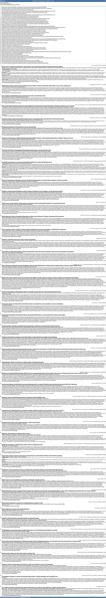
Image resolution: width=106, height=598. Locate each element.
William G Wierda (80, 292)
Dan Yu (19, 456)
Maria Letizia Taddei (41, 151)
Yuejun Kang (29, 350)
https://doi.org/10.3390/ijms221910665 (11, 226)
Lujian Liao (64, 565)
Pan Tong (51, 292)
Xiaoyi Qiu (39, 470)
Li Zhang (71, 106)
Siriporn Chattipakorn (30, 434)
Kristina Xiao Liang (58, 385)
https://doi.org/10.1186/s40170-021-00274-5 (12, 82)
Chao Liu (59, 470)
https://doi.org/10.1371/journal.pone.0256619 (13, 311)
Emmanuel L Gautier (46, 589)
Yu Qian (28, 292)
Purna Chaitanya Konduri (58, 106)
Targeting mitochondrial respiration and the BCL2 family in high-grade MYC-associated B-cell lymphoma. (22, 35)
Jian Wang (42, 385)
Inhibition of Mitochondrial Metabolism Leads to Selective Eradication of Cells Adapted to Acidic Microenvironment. (24, 19)
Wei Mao (3, 217)
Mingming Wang (22, 565)
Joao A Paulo (38, 554)
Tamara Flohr (25, 411)
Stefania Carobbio (92, 588)
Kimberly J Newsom (10, 531)
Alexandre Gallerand (71, 588)
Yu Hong (17, 385)
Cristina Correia (61, 240)
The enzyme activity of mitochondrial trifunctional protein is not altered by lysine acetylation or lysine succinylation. (24, 31)
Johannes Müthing (41, 374)
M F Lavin (29, 163)
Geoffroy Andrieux (19, 519)
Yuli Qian (39, 240)
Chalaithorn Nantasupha (6, 434)
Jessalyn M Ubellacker (13, 510)
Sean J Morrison (21, 510)
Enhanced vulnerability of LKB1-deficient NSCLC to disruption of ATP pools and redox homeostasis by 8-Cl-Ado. (24, 29)
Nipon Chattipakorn (37, 434)
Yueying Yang (46, 565)
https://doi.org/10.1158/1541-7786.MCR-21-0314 (13, 538)
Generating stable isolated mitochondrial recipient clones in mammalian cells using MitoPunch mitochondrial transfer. (24, 12)
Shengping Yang (100, 67)
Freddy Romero (39, 398)
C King (19, 480)
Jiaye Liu (11, 86)
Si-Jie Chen (17, 230)
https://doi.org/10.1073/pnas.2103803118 (12, 419)
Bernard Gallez (32, 139)
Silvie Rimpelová (31, 192)
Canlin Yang (14, 565)
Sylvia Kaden (35, 374)
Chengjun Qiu (23, 456)
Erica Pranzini (23, 151)
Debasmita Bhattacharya (6, 96)
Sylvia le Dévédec (67, 278)
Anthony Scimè (25, 96)
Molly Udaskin (4, 520)
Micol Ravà (9, 338)
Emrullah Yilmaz (19, 292)
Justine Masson (99, 588)
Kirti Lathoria (15, 423)
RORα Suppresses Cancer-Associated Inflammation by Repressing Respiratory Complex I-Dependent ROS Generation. (25, 22)
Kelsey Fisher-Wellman (5, 4)
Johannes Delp (50, 278)
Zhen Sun (26, 240)
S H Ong (43, 480)
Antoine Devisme (12, 519)
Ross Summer (45, 398)
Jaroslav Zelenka (59, 192)
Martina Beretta (50, 67)
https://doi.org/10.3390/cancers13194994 (12, 159)
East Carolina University (15, 4)
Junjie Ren (4, 350)
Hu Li (4, 241)
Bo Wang (3, 456)
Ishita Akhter (36, 292)
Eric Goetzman (9, 304)
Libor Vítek (41, 192)
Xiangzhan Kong (34, 470)
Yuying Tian (34, 565)
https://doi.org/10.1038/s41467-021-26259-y (12, 476)
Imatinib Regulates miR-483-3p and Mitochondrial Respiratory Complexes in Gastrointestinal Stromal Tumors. (23, 33)
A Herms (7, 480)
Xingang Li (46, 385)
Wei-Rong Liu (32, 230)
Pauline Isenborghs (12, 139)
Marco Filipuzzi (14, 338)
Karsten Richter (29, 374)
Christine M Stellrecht (12, 292)
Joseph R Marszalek (73, 338)
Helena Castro (38, 411)
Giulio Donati (4, 338)
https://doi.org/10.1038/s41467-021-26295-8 (12, 236)
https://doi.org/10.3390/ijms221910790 (11, 200)
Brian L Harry (43, 554)
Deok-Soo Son (46, 542)
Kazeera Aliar (30, 519)
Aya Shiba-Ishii (10, 204)
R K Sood (22, 480)
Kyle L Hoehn (56, 67)
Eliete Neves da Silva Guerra (65, 363)
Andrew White (61, 278)
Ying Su (41, 230)
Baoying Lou (9, 181)
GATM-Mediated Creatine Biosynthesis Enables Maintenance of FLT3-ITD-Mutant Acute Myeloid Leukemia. (23, 56)
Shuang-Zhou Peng (5, 230)
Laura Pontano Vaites (15, 554)
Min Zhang (52, 240)
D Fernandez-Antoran (38, 480)
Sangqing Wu (23, 470)
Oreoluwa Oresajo (19, 96)
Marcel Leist (73, 278)
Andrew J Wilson (25, 542)
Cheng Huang (49, 470)
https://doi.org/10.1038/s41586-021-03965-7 (12, 487)
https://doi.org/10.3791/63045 (9, 262)
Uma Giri (62, 292)
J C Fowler (48, 480)
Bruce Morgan (53, 411)
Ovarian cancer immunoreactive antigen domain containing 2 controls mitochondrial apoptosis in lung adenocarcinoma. (25, 21)
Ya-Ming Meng (4, 470)
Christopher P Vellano (65, 338)
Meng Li (23, 86)
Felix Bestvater (17, 374)
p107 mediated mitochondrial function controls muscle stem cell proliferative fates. (18, 9)
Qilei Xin (12, 445)
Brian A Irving (86, 67)
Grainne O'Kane (86, 519)
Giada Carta (39, 278)
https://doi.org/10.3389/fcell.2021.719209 (12, 499)
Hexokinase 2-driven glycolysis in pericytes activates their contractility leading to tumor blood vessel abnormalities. (32, 469)
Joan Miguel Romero (63, 519)
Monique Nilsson (74, 292)
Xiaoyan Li (12, 456)
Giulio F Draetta (80, 338)
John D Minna (99, 292)
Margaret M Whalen (32, 542)
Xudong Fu (92, 240)
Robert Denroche (56, 519)
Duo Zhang (38, 230)
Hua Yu (10, 240)
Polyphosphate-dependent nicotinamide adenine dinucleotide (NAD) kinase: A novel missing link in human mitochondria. (25, 32)
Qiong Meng (18, 470)
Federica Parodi (51, 338)
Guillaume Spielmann (27, 67)
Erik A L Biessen (30, 589)
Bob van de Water (91, 278)
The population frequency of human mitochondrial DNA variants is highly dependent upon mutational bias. (22, 61)
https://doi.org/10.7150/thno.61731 (10, 573)
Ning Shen (21, 554)
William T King (74, 67)
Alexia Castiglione (52, 588)
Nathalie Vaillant (45, 588)
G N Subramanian (8, 163)
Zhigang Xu (24, 350)
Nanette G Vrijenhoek (17, 278)
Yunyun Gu (51, 565)
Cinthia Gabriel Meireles (6, 363)
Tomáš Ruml (53, 192)
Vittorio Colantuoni (34, 151)
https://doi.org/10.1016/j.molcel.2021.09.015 (12, 561)
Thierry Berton (78, 588)
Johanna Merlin (4, 588)
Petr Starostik (26, 531)
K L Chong (14, 163)
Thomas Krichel (13, 597)
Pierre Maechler (11, 589)
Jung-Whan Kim (66, 106)
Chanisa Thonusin (14, 434)
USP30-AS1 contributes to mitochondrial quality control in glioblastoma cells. (17, 46)
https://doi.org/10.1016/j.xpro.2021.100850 (12, 123)
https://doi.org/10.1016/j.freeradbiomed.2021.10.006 (14, 407)
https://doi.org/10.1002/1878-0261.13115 (12, 346)
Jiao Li (9, 445)
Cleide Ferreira (11, 411)
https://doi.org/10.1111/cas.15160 (10, 213)
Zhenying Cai (8, 554)
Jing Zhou (8, 350)
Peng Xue (33, 350)
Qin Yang (3, 86)
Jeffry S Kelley (21, 531)
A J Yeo (3, 163)
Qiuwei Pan (20, 86)
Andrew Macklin (44, 519)
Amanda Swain (58, 588)
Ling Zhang (14, 240)
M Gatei (17, 163)
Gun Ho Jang (49, 519)
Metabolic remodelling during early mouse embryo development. (14, 24)
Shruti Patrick (4, 423)
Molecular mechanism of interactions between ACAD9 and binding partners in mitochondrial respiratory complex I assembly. (26, 18)
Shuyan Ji (43, 240)
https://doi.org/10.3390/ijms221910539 (11, 381)
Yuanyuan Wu (13, 217)
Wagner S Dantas (62, 67)
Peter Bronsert (75, 519)
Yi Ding (17, 565)
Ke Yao (7, 240)
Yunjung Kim (16, 204)
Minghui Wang (54, 470)
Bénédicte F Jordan (25, 139)
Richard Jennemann (5, 374)
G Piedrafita (31, 480)
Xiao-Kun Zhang (46, 230)
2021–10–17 (6, 2)
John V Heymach (8, 293)
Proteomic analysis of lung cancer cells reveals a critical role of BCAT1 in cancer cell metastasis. (20, 60)
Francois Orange (65, 588)
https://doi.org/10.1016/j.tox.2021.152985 (12, 274)
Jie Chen (56, 240)
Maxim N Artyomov (60, 589)
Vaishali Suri (20, 423)
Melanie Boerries (25, 520)
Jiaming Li (3, 554)
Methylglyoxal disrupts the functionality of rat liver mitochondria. (14, 13)
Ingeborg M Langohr (92, 67)
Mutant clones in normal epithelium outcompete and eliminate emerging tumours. (17, 50)
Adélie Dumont (16, 588)
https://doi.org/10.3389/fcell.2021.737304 (12, 394)
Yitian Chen (29, 470)
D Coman (25, 163)
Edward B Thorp (53, 589)
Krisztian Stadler (69, 67)
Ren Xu (31, 217)
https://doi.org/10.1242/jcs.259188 (10, 430)
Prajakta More (10, 266)
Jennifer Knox (96, 519)
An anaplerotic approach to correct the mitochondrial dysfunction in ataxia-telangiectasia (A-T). (20, 17)
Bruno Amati (85, 338)
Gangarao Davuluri (34, 67)
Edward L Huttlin (33, 554)
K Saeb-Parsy (58, 480)
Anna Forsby (56, 278)
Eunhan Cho (20, 67)
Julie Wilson (92, 519)
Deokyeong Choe (5, 542)
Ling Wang (7, 86)
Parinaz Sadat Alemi (43, 106)
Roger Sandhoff (56, 374)
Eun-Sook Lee (11, 542)
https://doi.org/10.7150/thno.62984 (10, 359)
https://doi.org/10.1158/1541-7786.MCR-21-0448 (13, 300)
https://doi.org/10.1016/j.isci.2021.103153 (12, 188)
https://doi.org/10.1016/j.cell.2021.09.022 (12, 527)
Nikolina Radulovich (10, 520)
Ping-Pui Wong (64, 470)
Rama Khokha (43, 520)
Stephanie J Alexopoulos (42, 67)
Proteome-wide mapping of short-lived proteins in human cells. (14, 59)
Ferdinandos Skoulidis (92, 292)
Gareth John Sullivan (35, 385)
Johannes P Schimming (26, 278)
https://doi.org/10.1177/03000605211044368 (12, 466)
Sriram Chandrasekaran (85, 240)
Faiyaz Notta (80, 519)
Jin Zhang (11, 241)
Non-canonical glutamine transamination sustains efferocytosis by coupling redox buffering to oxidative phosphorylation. (25, 62)
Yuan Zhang (4, 531)
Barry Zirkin (34, 266)
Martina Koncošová (5, 192)
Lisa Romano (47, 363)
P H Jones (72, 480)
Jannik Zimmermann (32, 411)
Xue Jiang (9, 470)
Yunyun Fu (41, 565)
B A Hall (67, 480)
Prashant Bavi (69, 519)
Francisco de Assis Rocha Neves (77, 363)
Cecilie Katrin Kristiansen (10, 385)
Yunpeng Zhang (28, 565)
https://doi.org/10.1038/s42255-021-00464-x (12, 248)
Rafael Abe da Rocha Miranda (39, 363)
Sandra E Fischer (18, 520)
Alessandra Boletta (57, 338)
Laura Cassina (24, 338)
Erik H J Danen (97, 278)
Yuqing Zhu (30, 240)
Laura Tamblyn (102, 519)
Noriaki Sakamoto (29, 204)
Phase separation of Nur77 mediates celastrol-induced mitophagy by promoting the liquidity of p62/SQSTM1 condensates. (25, 23)
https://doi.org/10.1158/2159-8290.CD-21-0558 (13, 515)
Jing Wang (86, 292)
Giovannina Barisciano (6, 151)
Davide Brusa (18, 139)
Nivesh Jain (21, 106)
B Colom (3, 480)
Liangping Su (44, 470)
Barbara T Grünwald (5, 519)
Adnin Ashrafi (11, 106)
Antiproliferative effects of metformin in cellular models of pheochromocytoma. (17, 37)
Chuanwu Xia (4, 181)
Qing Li (15, 252)
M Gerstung (64, 480)
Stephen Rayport (17, 589)
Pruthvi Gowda (9, 423)
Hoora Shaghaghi (5, 398)
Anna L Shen (24, 181)
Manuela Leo (12, 151)
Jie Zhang (21, 230)
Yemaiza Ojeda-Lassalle (27, 398)
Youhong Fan (46, 292)
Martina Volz (11, 374)
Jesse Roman (19, 398)
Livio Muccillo (17, 151)
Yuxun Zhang (4, 304)
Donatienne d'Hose (5, 139)
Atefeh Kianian (22, 385)
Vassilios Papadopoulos (27, 266)
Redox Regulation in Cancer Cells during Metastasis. (12, 54)
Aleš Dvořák (36, 192)
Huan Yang (11, 278)
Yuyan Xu (18, 240)
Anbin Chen (4, 385)
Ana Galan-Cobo (5, 292)
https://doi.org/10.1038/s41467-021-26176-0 (12, 102)
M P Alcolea (27, 480)
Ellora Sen (24, 423)
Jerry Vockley (29, 181)
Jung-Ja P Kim (35, 181)
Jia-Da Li (27, 217)
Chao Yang (25, 292)
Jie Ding (58, 292)
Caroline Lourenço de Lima (15, 363)
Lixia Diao (54, 292)
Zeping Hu (7, 241)
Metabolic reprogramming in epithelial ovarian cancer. (12, 45)
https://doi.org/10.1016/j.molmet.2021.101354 (13, 177)
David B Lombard (20, 252)
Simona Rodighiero (44, 338)
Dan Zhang (96, 240)
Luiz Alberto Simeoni (92, 363)
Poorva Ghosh (37, 106)
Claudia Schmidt (23, 374)
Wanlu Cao (15, 86)
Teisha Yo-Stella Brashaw (54, 363)
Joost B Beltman (85, 278)
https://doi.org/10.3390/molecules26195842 (12, 147)
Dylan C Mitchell (26, 554)
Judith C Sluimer (24, 589)
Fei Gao (54, 565)
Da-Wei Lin (73, 240)
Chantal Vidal (16, 106)
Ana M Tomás (58, 411)
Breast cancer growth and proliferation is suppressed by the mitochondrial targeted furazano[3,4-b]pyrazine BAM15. (24, 7)
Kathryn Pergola (80, 67)
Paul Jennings (78, 278)
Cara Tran (15, 398)
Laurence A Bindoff (51, 385)
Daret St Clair (23, 217)
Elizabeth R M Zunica (5, 67)
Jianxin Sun (34, 398)
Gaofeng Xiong (8, 217)
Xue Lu (10, 565)
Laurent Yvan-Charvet (68, 589)
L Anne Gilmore (8, 68)
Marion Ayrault (39, 588)
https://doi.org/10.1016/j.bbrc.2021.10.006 (12, 452)
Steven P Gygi (49, 554)
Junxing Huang (59, 565)
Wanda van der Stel (5, 278)
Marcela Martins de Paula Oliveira (27, 363)
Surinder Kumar (4, 252)
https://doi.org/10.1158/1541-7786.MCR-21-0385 (13, 115)
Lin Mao (3, 565)
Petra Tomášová (24, 192)
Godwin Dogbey (20, 266)
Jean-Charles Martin (85, 588)
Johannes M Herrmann (46, 411)
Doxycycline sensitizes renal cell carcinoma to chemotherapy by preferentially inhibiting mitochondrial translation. (24, 47)
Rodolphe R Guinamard (38, 589)
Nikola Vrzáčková (12, 192)
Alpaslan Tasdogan (5, 510)
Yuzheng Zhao (78, 240)
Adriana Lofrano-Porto (101, 363)
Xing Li (37, 565)
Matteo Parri (28, 151)
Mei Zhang (16, 531)
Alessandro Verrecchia (32, 338)
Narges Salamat (51, 106)
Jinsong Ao (7, 456)
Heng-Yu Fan (101, 240)
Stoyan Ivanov (10, 588)
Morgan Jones (10, 252)
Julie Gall (29, 588)
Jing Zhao (3, 240)
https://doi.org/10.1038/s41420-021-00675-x (12, 92)
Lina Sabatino (48, 151)
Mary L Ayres (41, 292)
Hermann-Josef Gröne (49, 374)
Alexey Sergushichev (23, 588)
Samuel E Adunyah (39, 542)
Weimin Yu (16, 456)
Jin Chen (6, 565)
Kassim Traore (4, 266)
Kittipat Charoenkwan (22, 434)
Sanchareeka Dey (5, 106)
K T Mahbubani (53, 480)
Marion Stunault (34, 588)
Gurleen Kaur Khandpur (18, 411)
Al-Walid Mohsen (18, 181)
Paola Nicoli (19, 338)
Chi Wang (18, 217)
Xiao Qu (31, 292)
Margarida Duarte (5, 411)
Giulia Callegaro (33, 278)
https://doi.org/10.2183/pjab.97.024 (11, 322)
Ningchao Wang (4, 445)
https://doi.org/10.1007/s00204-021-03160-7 (12, 288)
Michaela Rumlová (47, 192)
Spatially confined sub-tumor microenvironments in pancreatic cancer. (15, 55)
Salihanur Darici (44, 278)
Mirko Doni (38, 338)
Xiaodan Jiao (15, 350)
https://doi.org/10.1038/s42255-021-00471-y (12, 595)
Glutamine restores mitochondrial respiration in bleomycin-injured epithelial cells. (17, 41)
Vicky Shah (13, 96)
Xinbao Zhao (13, 470)
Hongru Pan (48, 240)
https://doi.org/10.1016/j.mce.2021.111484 (12, 370)
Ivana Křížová (18, 192)
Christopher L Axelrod (14, 67)
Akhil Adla (15, 266)
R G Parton (21, 163)
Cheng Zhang (35, 240)
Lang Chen (22, 240)
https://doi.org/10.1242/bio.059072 (10, 584)
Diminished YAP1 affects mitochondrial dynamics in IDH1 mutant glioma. (16, 43)
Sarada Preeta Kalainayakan (29, 106)
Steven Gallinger (31, 520)
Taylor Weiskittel (68, 240)
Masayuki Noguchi (22, 204)
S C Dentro (15, 480)
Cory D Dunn (4, 577)
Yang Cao (20, 350)
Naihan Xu (16, 445)
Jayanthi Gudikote (67, 292)
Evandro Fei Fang (28, 385)
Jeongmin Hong (4, 204)
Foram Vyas (25, 519)
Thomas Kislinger (38, 520)
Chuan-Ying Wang (26, 230)
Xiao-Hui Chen (11, 230)
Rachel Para (10, 398)
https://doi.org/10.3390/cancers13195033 (12, 550)
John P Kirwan (14, 68)
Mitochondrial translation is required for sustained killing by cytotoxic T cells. (16, 52)
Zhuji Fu (13, 181)
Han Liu (11, 350)
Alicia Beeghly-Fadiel (18, 542)
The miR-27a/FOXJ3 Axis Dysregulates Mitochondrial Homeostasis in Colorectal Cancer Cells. (26, 150)
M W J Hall (11, 480)
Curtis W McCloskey (37, 519)
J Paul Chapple (85, 363)
